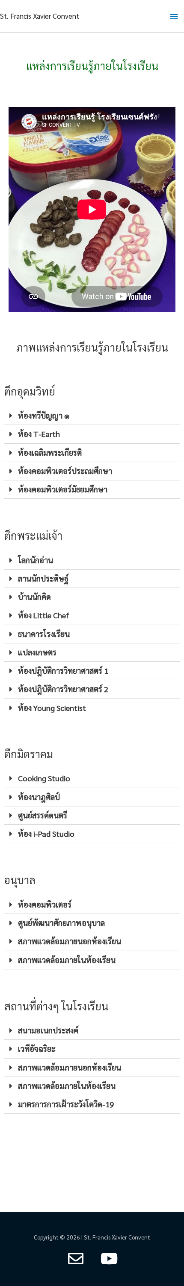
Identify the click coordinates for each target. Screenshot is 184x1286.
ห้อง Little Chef (43, 615)
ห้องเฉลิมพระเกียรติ (50, 452)
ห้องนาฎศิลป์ (39, 797)
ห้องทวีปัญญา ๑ (44, 415)
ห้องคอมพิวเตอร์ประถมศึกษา (65, 471)
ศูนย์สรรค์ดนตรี (42, 815)
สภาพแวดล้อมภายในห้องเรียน (67, 960)
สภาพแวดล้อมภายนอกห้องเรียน (69, 941)
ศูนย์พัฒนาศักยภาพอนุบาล (61, 923)
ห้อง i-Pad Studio (46, 833)
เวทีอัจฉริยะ (37, 1048)
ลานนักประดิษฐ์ (43, 578)
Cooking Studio (44, 778)
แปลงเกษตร (37, 652)
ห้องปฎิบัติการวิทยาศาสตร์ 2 (63, 689)
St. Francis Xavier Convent (39, 15)
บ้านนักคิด (34, 597)
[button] (92, 416)
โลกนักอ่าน (35, 560)
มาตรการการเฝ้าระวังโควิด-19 (66, 1104)
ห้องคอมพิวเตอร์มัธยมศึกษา (62, 489)
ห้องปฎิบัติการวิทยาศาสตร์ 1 (63, 670)
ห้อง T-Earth (39, 434)
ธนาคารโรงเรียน (44, 634)
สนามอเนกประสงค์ (48, 1030)
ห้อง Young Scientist (52, 708)
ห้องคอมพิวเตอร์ (44, 904)
